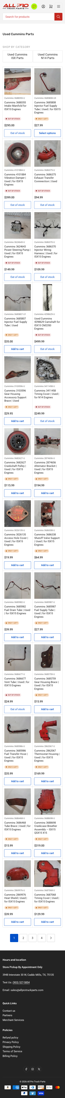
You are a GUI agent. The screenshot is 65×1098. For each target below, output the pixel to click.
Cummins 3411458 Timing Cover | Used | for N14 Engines (46, 394)
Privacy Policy (11, 1042)
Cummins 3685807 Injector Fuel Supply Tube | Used (15, 322)
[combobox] (32, 17)
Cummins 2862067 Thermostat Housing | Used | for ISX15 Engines (47, 756)
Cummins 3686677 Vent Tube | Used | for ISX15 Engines (16, 682)
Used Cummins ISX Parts (17, 56)
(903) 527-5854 (21, 982)
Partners (7, 1015)
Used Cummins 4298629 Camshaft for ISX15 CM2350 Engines (47, 323)
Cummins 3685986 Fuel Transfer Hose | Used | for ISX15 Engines (16, 756)
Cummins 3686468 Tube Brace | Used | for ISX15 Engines (17, 826)
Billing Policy (10, 1056)
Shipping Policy (11, 1046)
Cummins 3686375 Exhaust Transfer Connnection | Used (45, 178)
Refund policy (10, 1037)
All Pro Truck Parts (36, 1081)
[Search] (58, 16)
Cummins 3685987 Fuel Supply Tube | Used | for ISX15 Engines (45, 611)
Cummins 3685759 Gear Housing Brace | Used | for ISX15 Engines (46, 683)
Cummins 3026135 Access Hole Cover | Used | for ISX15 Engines (16, 539)
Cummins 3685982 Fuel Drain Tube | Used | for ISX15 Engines (17, 610)
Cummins (9, 98)
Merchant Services (13, 1020)
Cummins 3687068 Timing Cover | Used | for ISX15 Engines (46, 898)
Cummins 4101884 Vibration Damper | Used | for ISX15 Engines (15, 179)
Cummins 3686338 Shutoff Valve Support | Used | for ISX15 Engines (47, 539)
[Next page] (51, 938)
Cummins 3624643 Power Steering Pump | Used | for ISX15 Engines (17, 251)
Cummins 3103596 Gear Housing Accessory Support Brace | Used (15, 395)
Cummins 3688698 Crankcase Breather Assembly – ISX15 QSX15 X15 (45, 828)
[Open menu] (58, 6)
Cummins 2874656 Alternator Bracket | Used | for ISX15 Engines (45, 467)
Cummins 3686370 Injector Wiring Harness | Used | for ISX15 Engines (45, 251)
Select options (47, 133)
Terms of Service (12, 1051)
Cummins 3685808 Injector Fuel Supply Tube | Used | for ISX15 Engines (47, 107)
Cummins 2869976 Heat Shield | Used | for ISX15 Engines (15, 898)
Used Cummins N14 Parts (48, 56)
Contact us (9, 1010)
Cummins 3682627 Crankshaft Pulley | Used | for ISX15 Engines (15, 467)
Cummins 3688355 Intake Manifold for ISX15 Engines (15, 106)
